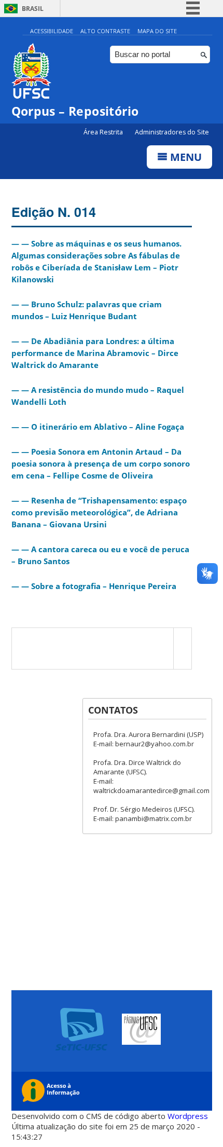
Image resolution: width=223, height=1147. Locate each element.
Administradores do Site (172, 132)
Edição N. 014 (53, 211)
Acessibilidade (51, 31)
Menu (185, 157)
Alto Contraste (105, 31)
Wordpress (188, 1116)
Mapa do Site (157, 31)
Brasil (33, 8)
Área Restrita (103, 132)
